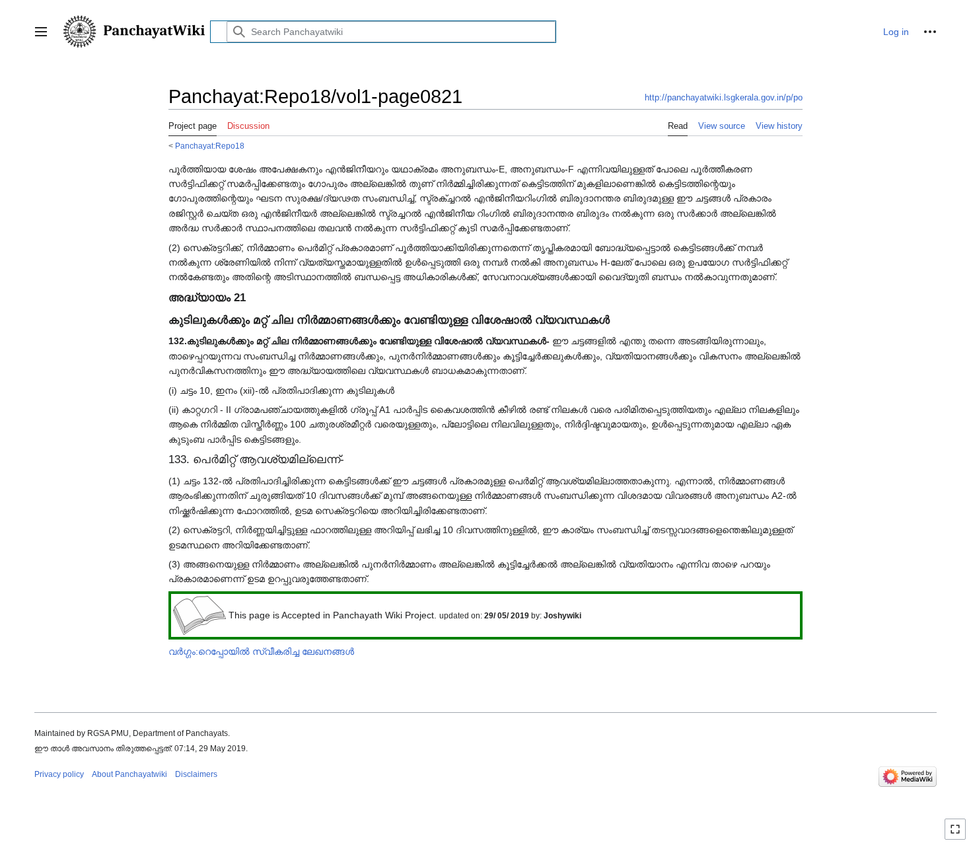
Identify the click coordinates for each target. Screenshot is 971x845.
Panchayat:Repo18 (209, 145)
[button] (41, 31)
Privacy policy (59, 774)
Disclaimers (196, 774)
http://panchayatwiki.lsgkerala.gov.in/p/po (724, 97)
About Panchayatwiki (129, 774)
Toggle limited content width (957, 835)
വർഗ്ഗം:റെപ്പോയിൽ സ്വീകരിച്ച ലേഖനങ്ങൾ (261, 651)
